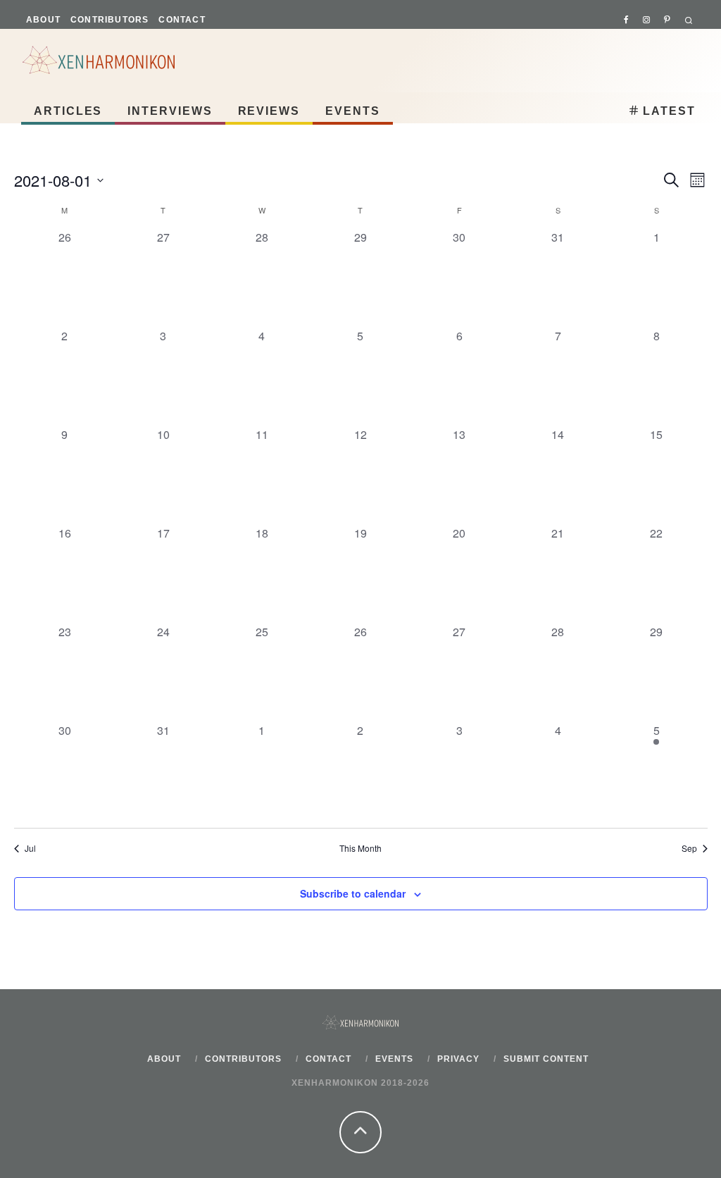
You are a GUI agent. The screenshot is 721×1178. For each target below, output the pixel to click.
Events (352, 111)
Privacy (458, 1059)
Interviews (169, 111)
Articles (68, 111)
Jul (30, 848)
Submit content (546, 1059)
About (43, 20)
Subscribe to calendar (353, 893)
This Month (360, 848)
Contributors (109, 20)
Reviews (269, 111)
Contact (181, 20)
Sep (689, 848)
